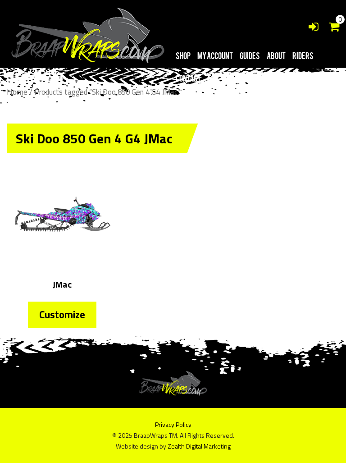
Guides (250, 55)
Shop (183, 55)
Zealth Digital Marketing (199, 446)
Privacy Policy (173, 424)
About (276, 55)
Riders (303, 55)
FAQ (213, 78)
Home (17, 92)
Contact (188, 78)
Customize (62, 314)
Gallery (237, 78)
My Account (215, 55)
